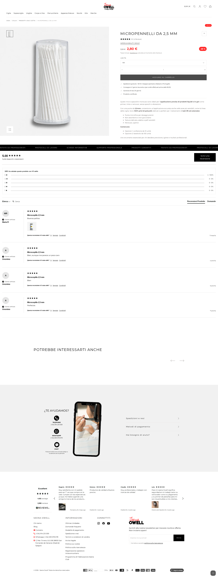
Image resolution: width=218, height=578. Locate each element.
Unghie (29, 13)
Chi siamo (38, 523)
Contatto (39, 530)
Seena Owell (42, 518)
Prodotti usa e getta (27, 20)
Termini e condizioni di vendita (77, 537)
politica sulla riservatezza (153, 543)
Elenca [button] (5, 201)
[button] (187, 6)
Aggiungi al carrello (163, 77)
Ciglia (8, 13)
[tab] (196, 202)
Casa (8, 20)
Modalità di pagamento (74, 530)
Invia (178, 538)
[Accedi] (199, 6)
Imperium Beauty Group (130, 43)
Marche (93, 13)
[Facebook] (103, 523)
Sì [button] (51, 235)
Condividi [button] (62, 235)
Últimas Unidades (72, 523)
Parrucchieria (52, 13)
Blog (35, 527)
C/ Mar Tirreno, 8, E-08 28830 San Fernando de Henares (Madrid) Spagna (48, 543)
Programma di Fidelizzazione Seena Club (79, 558)
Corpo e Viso (40, 13)
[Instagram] (98, 523)
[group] (14, 156)
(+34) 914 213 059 (42, 534)
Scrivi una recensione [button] (205, 157)
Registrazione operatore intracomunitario (74, 552)
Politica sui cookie (72, 544)
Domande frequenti (73, 527)
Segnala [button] (55, 235)
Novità (79, 13)
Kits (86, 13)
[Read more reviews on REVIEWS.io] (43, 508)
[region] (119, 499)
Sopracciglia (18, 13)
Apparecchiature (67, 13)
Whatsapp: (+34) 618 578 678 (47, 537)
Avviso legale (70, 540)
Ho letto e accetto (147, 543)
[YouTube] (108, 523)
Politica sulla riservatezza (75, 547)
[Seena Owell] (136, 520)
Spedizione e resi (72, 534)
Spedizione (133, 53)
